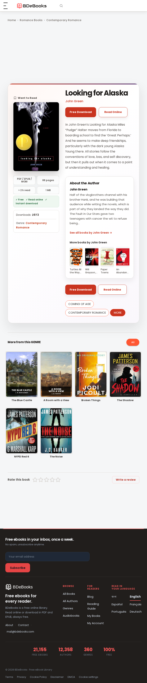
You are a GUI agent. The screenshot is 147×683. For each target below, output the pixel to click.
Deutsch (136, 612)
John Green (74, 101)
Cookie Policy (38, 677)
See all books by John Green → (91, 233)
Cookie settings (88, 677)
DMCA (71, 677)
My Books (93, 616)
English (135, 597)
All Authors (70, 601)
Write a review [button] (126, 480)
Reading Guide (93, 606)
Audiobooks (71, 616)
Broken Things (90, 400)
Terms (9, 677)
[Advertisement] (73, 53)
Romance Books (31, 20)
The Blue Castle (21, 400)
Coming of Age (79, 304)
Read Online (113, 112)
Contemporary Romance (63, 20)
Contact (23, 625)
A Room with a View (56, 400)
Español (117, 604)
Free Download (81, 112)
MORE (118, 313)
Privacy (21, 677)
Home (12, 20)
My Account (95, 623)
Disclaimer (57, 677)
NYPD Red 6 (21, 456)
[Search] (61, 6)
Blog (90, 597)
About (9, 625)
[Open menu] (7, 6)
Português (119, 612)
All (133, 342)
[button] (25, 98)
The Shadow (125, 400)
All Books (69, 594)
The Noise (56, 456)
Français (135, 604)
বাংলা (114, 597)
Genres (68, 608)
